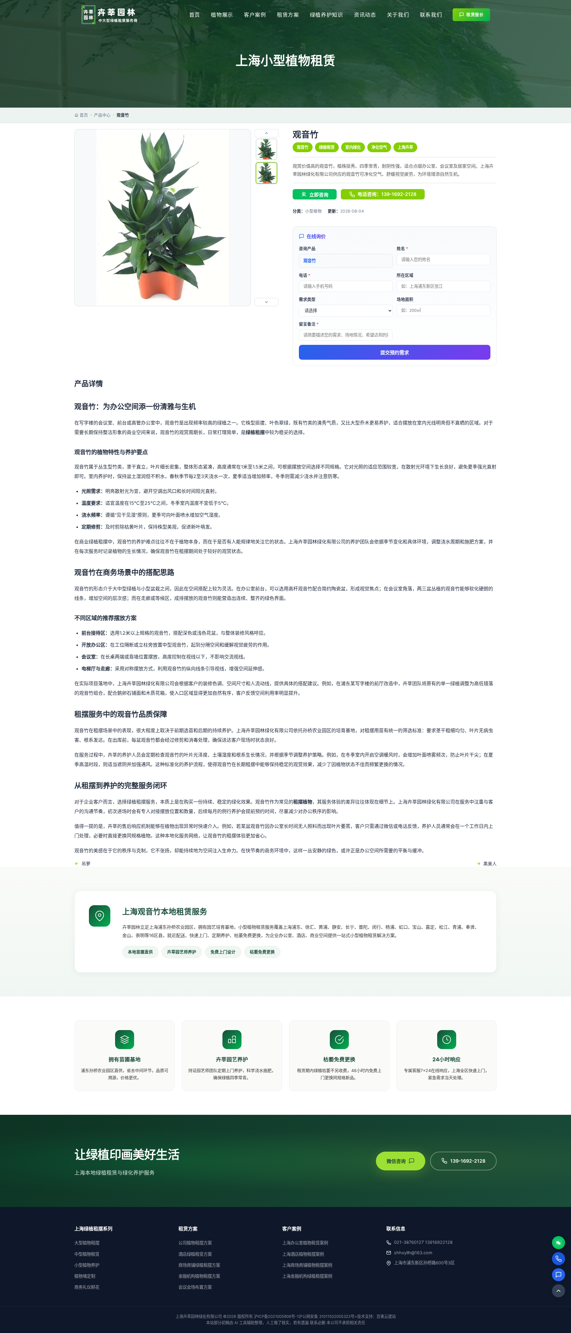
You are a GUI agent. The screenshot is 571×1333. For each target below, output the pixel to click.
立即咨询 (318, 194)
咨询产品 (307, 248)
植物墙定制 (84, 1276)
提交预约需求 (394, 352)
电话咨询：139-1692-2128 (386, 194)
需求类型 (307, 299)
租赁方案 (288, 15)
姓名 (402, 248)
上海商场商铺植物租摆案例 (307, 1265)
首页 (194, 15)
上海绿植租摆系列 (93, 1229)
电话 (304, 275)
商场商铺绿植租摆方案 (199, 1265)
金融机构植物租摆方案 (199, 1276)
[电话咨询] (558, 1258)
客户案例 (255, 15)
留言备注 (309, 324)
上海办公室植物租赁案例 (305, 1242)
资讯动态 (365, 15)
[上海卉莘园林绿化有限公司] (109, 15)
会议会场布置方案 (195, 1287)
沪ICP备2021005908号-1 (276, 1316)
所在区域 (405, 275)
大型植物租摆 (86, 1242)
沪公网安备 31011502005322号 (326, 1316)
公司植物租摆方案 (195, 1242)
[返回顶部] (558, 1290)
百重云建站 (386, 1316)
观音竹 (302, 147)
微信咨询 (396, 1161)
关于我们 (398, 15)
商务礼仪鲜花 (86, 1287)
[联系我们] (558, 1274)
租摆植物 (302, 802)
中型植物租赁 (86, 1254)
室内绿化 (353, 147)
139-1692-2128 (467, 1161)
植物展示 (222, 15)
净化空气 (379, 147)
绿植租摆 (255, 432)
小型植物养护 (86, 1265)
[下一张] (266, 302)
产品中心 (102, 115)
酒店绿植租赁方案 (195, 1254)
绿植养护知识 (326, 15)
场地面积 (405, 299)
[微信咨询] (558, 1242)
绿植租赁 (327, 147)
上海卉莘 (405, 147)
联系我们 (431, 15)
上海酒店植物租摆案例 (303, 1254)
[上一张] (266, 133)
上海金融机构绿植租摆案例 (307, 1276)
